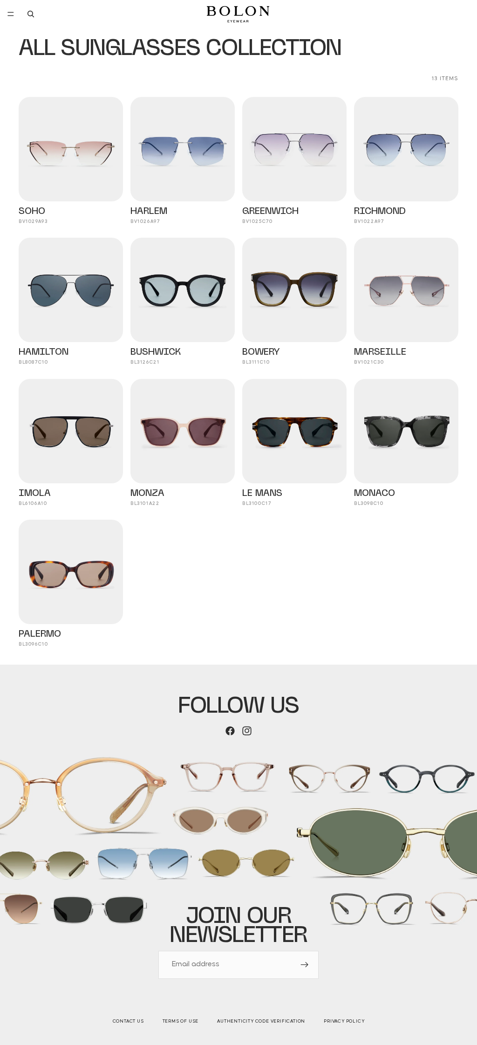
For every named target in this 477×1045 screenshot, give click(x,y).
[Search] (30, 14)
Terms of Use (181, 1021)
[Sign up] (304, 965)
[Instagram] (246, 730)
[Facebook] (230, 730)
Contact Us (128, 1021)
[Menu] (10, 14)
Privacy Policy (344, 1021)
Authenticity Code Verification (261, 1021)
